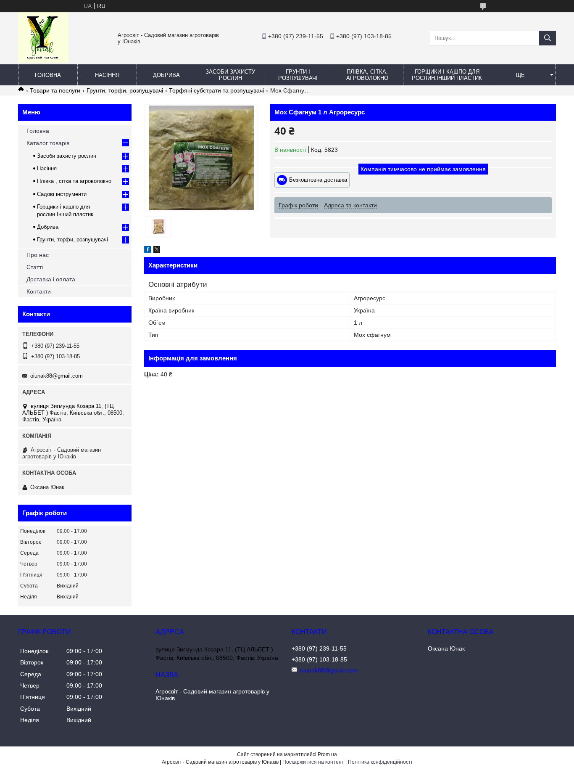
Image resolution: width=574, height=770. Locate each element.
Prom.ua (327, 754)
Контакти (38, 291)
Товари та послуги (55, 90)
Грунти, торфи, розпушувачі (125, 90)
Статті (34, 267)
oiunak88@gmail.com (56, 376)
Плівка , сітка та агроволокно (74, 181)
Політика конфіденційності (380, 762)
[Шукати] (547, 38)
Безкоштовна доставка (318, 180)
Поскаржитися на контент (313, 762)
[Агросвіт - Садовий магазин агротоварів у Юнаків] (43, 60)
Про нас (37, 254)
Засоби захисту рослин (230, 75)
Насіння (107, 75)
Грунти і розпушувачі (298, 75)
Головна (48, 75)
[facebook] (147, 250)
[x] (156, 250)
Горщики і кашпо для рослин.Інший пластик (447, 75)
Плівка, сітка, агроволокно (367, 75)
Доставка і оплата (50, 279)
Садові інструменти (62, 194)
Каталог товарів (47, 143)
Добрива (166, 75)
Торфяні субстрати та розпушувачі (216, 90)
